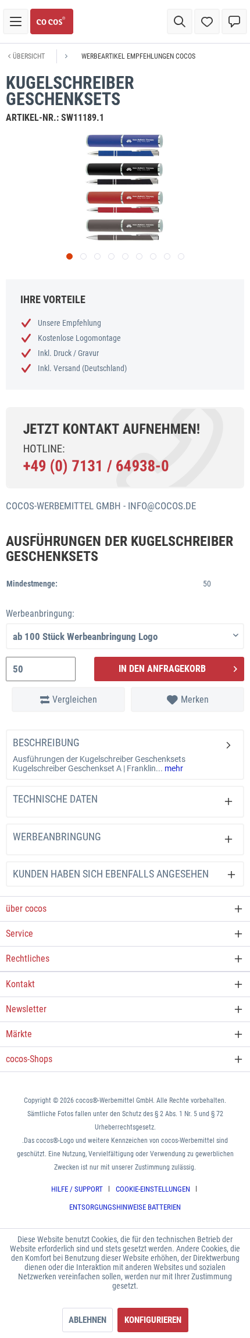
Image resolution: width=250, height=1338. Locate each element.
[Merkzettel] (207, 21)
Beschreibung (46, 742)
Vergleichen (74, 699)
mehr (173, 768)
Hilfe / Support (77, 1189)
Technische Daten (55, 799)
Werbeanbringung (57, 836)
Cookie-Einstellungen (153, 1189)
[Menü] (15, 21)
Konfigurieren (152, 1320)
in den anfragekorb (162, 668)
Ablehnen (87, 1320)
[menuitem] (15, 21)
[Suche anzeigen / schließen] (179, 21)
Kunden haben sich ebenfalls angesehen (111, 874)
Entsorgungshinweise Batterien (125, 1207)
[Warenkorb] (234, 21)
